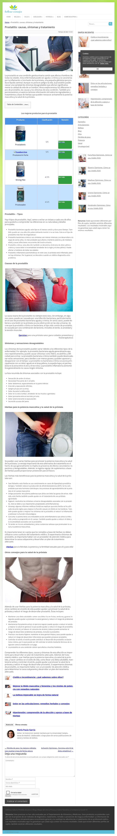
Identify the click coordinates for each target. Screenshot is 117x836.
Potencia (49, 17)
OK (98, 69)
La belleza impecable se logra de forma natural (35, 695)
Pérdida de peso (84, 137)
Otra (79, 134)
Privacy (53, 810)
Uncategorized (83, 146)
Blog (59, 17)
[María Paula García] (10, 738)
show (26, 104)
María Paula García (26, 729)
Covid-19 (83, 810)
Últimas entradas (21, 725)
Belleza (17, 17)
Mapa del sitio (43, 810)
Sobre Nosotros (70, 17)
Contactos (75, 810)
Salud (26, 17)
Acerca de (9, 725)
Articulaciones (83, 125)
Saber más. (104, 63)
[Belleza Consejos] (13, 12)
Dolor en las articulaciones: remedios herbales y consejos (41, 704)
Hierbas (10, 547)
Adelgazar (37, 17)
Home (9, 17)
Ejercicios (23, 335)
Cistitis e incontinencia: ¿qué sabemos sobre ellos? (38, 677)
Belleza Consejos (14, 832)
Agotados (81, 122)
